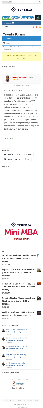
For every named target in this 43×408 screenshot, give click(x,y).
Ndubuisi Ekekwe (19, 77)
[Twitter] (33, 27)
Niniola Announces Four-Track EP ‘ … (16, 363)
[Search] (40, 2)
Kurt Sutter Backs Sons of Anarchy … (16, 355)
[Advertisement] (21, 196)
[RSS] (39, 27)
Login (14, 55)
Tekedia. (17, 404)
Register (21, 55)
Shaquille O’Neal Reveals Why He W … (17, 330)
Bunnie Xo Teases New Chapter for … (17, 338)
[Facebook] (30, 27)
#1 (14, 85)
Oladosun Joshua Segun (15, 332)
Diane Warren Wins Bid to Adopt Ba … (17, 346)
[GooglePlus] (36, 27)
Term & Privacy (22, 406)
